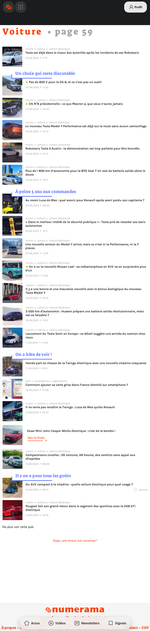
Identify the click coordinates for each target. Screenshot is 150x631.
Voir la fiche (36, 438)
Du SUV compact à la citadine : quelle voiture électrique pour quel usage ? (79, 484)
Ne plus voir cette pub (17, 527)
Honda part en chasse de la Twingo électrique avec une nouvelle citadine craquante (86, 363)
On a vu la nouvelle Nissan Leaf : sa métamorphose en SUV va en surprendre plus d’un (85, 268)
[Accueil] (8, 7)
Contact (131, 627)
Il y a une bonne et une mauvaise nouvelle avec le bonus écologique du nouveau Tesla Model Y (83, 291)
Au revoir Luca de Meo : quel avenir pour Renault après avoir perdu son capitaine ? (84, 200)
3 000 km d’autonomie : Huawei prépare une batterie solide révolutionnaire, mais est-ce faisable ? (85, 313)
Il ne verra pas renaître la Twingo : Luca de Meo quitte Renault (70, 407)
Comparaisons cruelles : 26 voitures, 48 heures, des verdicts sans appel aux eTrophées (80, 457)
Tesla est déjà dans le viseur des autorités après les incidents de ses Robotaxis (82, 52)
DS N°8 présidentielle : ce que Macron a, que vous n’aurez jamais (75, 104)
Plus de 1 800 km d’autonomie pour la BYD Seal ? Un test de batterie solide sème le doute (85, 172)
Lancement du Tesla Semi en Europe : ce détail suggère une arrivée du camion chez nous (85, 335)
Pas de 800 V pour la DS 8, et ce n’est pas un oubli (65, 82)
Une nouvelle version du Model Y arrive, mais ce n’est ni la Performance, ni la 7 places (82, 246)
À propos (8, 627)
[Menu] (20, 7)
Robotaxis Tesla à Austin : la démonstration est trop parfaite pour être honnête (82, 148)
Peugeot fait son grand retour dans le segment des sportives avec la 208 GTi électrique (81, 508)
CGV (145, 627)
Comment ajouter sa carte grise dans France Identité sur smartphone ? (77, 385)
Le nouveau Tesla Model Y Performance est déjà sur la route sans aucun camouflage (85, 126)
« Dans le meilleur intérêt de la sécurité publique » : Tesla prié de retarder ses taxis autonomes (85, 224)
